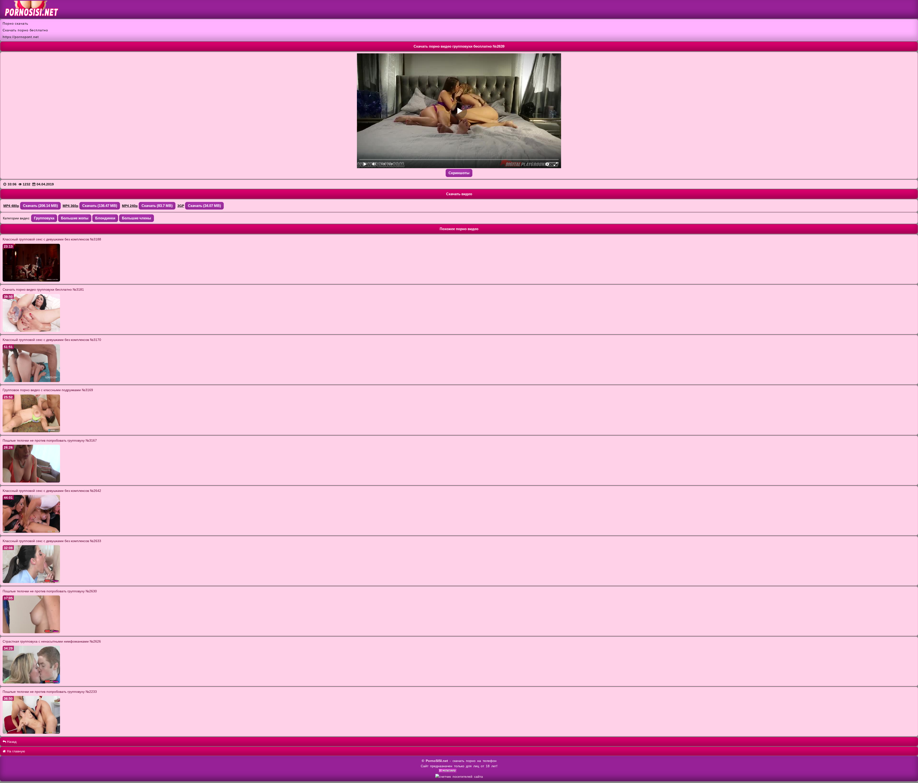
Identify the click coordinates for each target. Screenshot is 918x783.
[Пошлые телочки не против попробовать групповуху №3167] (31, 481)
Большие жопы (74, 218)
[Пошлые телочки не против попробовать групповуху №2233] (31, 732)
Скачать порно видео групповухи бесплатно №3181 (43, 289)
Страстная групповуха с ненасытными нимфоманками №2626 (52, 641)
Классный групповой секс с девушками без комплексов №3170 (52, 340)
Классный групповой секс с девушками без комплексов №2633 (52, 541)
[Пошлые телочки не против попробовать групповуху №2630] (31, 632)
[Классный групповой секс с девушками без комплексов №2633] (31, 582)
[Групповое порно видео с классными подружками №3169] (31, 431)
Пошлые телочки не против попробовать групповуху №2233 (50, 692)
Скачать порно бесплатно (25, 30)
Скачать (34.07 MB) (204, 206)
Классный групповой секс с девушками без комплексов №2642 (52, 491)
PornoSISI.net (437, 761)
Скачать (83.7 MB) (157, 206)
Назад (11, 742)
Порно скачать (15, 23)
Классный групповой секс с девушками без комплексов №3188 (52, 239)
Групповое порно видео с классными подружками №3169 (48, 390)
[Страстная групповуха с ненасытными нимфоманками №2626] (31, 682)
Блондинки (105, 218)
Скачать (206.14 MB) (40, 206)
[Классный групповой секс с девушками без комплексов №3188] (31, 280)
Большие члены (136, 218)
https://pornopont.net (21, 37)
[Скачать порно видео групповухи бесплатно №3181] (31, 331)
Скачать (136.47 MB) (99, 206)
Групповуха (44, 218)
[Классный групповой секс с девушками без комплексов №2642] (31, 531)
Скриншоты (459, 173)
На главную (15, 751)
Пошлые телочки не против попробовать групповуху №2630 (50, 591)
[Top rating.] (447, 771)
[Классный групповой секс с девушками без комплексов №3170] (31, 381)
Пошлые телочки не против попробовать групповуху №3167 (50, 440)
